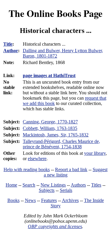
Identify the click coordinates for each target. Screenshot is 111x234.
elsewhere (37, 158)
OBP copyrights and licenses (55, 226)
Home (11, 184)
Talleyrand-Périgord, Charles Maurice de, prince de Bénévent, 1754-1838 (61, 144)
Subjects (46, 190)
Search (28, 184)
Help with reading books (27, 169)
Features (49, 200)
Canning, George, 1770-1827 (50, 121)
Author (10, 50)
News (30, 200)
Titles (96, 184)
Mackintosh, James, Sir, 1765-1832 (56, 134)
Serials (66, 190)
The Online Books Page (55, 13)
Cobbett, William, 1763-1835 (50, 128)
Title (7, 44)
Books (13, 200)
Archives (70, 200)
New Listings (53, 184)
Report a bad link (71, 169)
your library (95, 153)
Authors (78, 184)
